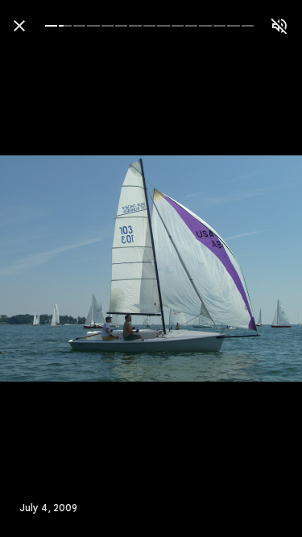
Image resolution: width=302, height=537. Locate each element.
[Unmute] (279, 26)
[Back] (19, 25)
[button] (45, 268)
